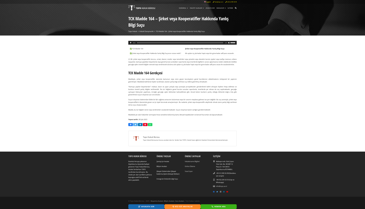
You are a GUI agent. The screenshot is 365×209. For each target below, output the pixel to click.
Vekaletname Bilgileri (192, 161)
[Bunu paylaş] (130, 124)
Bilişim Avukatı (162, 166)
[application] (182, 43)
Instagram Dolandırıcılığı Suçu (167, 179)
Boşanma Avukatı (157, 201)
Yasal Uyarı (189, 171)
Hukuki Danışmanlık (146, 31)
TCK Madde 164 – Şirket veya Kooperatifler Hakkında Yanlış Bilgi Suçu (180, 31)
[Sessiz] (229, 43)
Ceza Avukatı (179, 201)
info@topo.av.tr (221, 186)
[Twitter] (217, 192)
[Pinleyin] (145, 124)
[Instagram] (220, 192)
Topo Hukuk (132, 31)
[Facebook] (214, 192)
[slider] (233, 42)
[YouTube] (227, 192)
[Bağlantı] (141, 8)
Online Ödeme (190, 166)
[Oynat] (131, 43)
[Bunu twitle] (135, 124)
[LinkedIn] (224, 192)
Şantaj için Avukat (163, 161)
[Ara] (235, 8)
